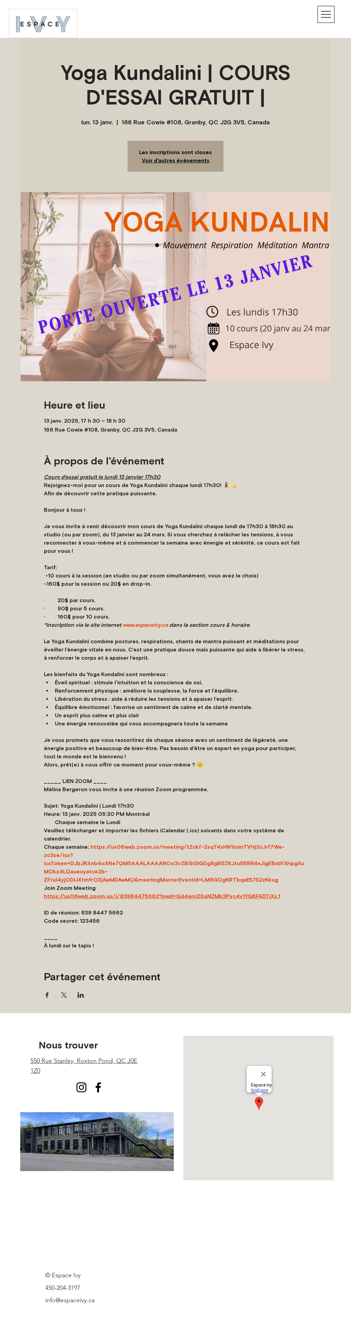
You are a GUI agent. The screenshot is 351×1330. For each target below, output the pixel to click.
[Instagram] (81, 1087)
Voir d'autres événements (175, 160)
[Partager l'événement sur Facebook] (47, 995)
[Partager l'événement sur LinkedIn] (80, 995)
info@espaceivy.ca (70, 1300)
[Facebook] (98, 1087)
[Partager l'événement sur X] (64, 995)
